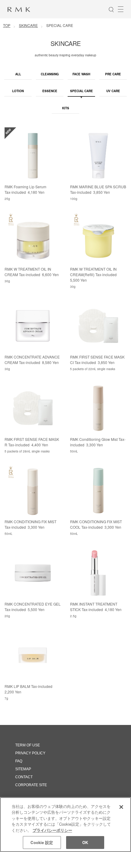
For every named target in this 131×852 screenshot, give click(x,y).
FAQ (18, 761)
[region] (65, 824)
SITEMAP (23, 769)
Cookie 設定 (41, 842)
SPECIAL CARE (81, 91)
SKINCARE (28, 25)
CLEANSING (50, 74)
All (18, 74)
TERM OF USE (27, 745)
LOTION (18, 91)
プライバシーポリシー (52, 830)
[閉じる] (121, 807)
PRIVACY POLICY (30, 753)
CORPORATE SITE (31, 785)
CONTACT (24, 777)
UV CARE (113, 91)
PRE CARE (113, 74)
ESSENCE (49, 91)
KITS (65, 108)
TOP (6, 25)
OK (85, 842)
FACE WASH (81, 74)
